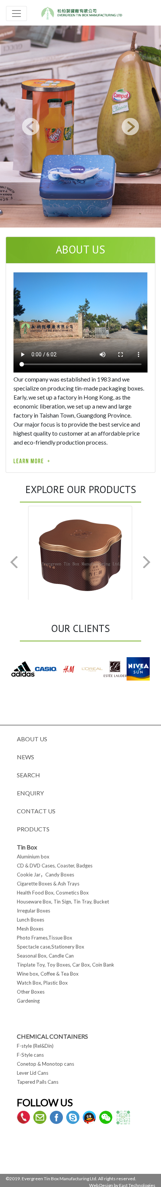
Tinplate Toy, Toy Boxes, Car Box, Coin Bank (65, 965)
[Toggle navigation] (16, 13)
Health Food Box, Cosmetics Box (53, 893)
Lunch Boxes (30, 920)
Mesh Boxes (30, 929)
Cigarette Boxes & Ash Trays (48, 884)
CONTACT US (36, 810)
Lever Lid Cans (32, 1073)
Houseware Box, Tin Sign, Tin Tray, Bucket (63, 902)
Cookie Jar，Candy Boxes (45, 875)
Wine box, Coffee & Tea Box (48, 974)
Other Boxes (31, 992)
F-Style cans (30, 1055)
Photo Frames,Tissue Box (44, 938)
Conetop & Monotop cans (45, 1064)
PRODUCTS (33, 829)
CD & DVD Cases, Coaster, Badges (54, 866)
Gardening (28, 1001)
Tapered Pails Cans (37, 1082)
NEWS (25, 756)
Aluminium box (33, 857)
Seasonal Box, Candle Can (45, 956)
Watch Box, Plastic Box (42, 983)
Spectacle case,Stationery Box (50, 947)
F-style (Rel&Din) (35, 1046)
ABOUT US (32, 738)
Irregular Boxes (33, 911)
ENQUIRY (30, 792)
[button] (31, 126)
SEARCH (28, 774)
